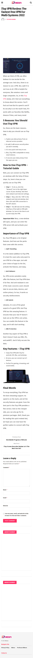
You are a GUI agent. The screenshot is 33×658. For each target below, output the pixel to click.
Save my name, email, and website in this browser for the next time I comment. (16, 514)
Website (5, 505)
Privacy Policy (5, 647)
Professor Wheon (22, 647)
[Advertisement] (16, 38)
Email (5, 498)
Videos (13, 647)
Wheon (6, 640)
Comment (6, 467)
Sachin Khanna (11, 19)
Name (5, 490)
